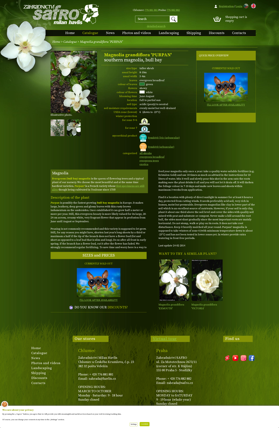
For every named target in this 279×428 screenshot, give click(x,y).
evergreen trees (149, 160)
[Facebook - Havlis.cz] (252, 360)
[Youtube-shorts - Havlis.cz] (227, 360)
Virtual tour (165, 338)
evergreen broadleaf (152, 157)
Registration (226, 6)
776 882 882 (173, 10)
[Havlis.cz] (61, 14)
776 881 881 (151, 10)
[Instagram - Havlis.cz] (243, 360)
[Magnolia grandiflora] (174, 280)
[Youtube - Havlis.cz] (235, 360)
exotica (144, 164)
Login (239, 6)
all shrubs (146, 153)
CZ (245, 5)
